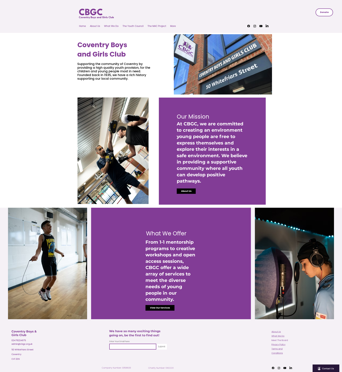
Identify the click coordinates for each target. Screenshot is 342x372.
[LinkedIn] (267, 26)
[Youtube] (261, 26)
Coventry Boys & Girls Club (24, 333)
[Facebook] (248, 26)
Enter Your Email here (119, 341)
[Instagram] (254, 26)
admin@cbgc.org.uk (21, 344)
